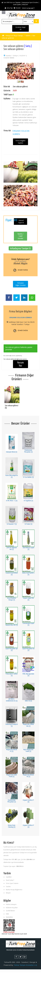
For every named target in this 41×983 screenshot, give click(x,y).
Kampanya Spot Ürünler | (30, 2)
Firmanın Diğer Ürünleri (20, 284)
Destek (18, 8)
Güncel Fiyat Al (21, 221)
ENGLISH (25, 4)
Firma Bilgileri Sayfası (20, 141)
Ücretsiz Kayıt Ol (20, 28)
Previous (7, 70)
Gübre (28, 35)
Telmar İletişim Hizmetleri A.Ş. (25, 965)
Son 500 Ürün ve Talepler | (13, 2)
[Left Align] (36, 21)
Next (33, 70)
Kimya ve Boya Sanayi (14, 35)
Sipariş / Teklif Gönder (20, 236)
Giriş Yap (9, 8)
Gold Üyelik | (17, 4)
